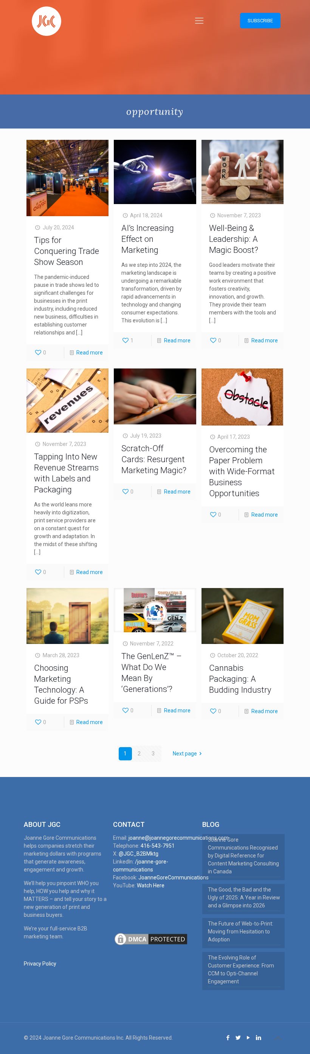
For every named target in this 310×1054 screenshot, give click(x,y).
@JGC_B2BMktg (138, 854)
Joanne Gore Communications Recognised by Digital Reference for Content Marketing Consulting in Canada (243, 855)
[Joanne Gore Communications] (46, 21)
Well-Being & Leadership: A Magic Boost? (233, 239)
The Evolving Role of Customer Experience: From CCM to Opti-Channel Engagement (241, 969)
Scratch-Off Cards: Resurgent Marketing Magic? (153, 459)
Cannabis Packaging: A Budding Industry (240, 679)
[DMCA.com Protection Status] (151, 945)
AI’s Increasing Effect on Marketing (147, 239)
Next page (185, 754)
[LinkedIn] (259, 1037)
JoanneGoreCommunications (173, 877)
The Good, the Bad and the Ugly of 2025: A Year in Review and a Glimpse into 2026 (244, 898)
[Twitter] (238, 1037)
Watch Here (150, 885)
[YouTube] (249, 1037)
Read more (89, 353)
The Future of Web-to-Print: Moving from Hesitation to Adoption (240, 932)
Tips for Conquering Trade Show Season (66, 251)
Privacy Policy (40, 964)
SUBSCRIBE (260, 20)
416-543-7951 (158, 846)
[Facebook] (228, 1037)
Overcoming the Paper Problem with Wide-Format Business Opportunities (242, 471)
